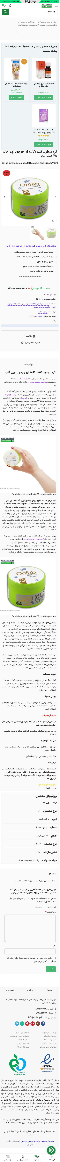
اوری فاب (48, 294)
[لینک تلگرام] (22, 343)
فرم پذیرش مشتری (22, 1032)
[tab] (28, 364)
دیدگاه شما (50, 912)
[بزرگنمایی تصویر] (53, 220)
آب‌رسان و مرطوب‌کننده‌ (34, 539)
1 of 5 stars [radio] (44, 907)
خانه (55, 22)
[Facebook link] (43, 1023)
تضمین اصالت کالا (50, 1040)
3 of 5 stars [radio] (40, 907)
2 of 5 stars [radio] (42, 907)
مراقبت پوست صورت (48, 25)
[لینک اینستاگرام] (38, 1023)
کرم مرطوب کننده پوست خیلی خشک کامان (16, 85)
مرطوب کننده (43, 311)
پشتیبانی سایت (47, 1141)
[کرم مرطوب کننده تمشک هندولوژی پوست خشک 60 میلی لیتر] (44, 116)
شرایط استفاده (23, 1040)
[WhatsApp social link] (26, 343)
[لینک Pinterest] (27, 1023)
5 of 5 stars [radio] (36, 907)
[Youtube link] (32, 1023)
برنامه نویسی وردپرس (30, 1141)
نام (54, 945)
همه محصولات (44, 22)
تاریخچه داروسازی (22, 1043)
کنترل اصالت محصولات (48, 1047)
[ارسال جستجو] (5, 12)
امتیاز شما (52, 907)
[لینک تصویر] (47, 1063)
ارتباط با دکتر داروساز (49, 1032)
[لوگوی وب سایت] (46, 5)
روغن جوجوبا (10, 394)
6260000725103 (36, 316)
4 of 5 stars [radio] (38, 907)
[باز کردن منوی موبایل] (56, 6)
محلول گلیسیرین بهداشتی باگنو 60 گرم (44, 85)
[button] (43, 97)
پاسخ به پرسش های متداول (19, 1036)
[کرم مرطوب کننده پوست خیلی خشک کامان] (16, 69)
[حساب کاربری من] (10, 6)
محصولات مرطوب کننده (27, 25)
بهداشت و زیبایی (28, 22)
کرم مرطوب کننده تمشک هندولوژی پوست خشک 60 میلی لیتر (43, 132)
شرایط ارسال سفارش (49, 1043)
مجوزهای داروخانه (50, 1036)
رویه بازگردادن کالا (23, 1047)
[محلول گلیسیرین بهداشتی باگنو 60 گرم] (44, 69)
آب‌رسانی (23, 398)
